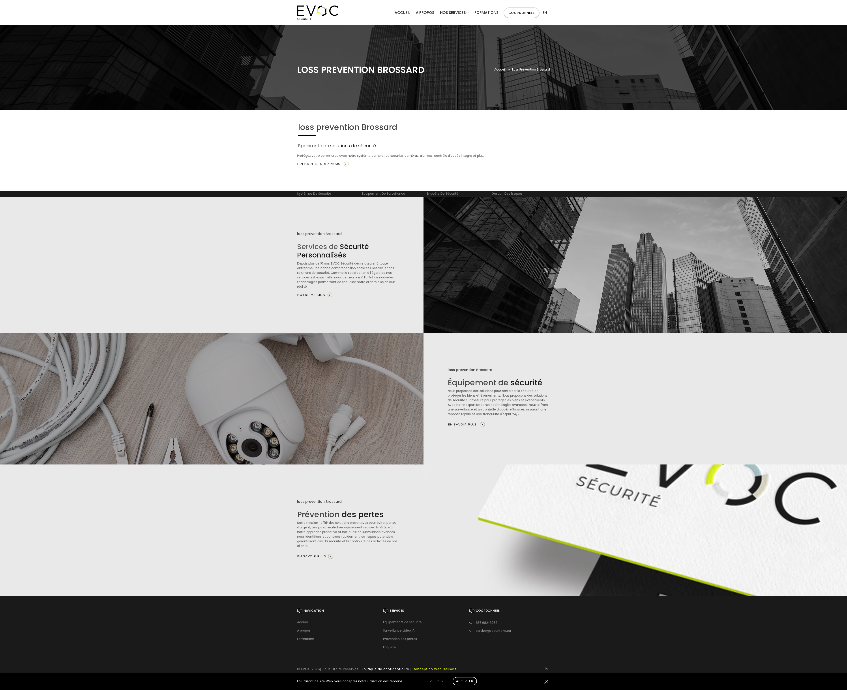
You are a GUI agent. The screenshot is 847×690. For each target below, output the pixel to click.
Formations (486, 12)
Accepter (464, 681)
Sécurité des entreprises (510, 193)
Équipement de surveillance (318, 193)
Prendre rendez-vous (319, 164)
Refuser (437, 681)
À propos (425, 12)
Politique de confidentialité (385, 669)
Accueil (402, 12)
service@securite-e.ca (493, 630)
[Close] (546, 682)
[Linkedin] (546, 668)
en (544, 12)
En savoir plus (463, 424)
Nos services (453, 12)
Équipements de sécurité (402, 622)
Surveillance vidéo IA (398, 630)
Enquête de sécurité (378, 193)
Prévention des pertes (400, 639)
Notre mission (311, 295)
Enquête (389, 647)
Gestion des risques (442, 193)
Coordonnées (521, 13)
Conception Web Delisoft (434, 669)
